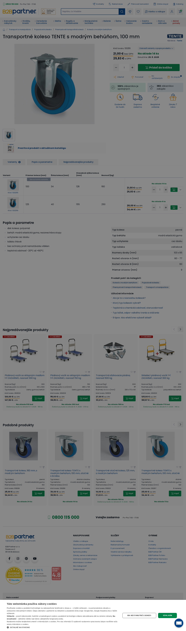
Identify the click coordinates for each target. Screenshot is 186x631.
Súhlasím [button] (167, 615)
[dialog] (93, 615)
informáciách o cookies (47, 622)
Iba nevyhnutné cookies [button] (139, 615)
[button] (62, 627)
